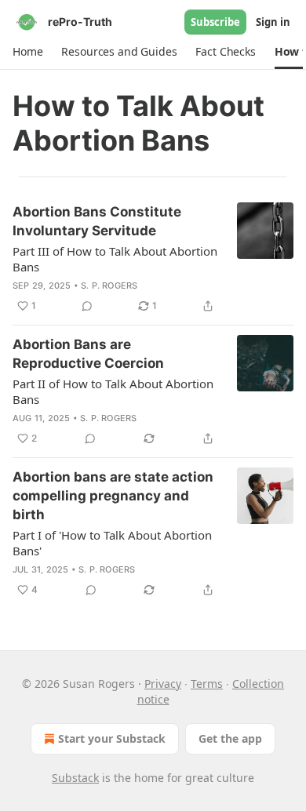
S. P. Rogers (109, 285)
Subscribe (215, 22)
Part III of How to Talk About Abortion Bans (115, 259)
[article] (153, 258)
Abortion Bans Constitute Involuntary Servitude (97, 221)
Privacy (162, 683)
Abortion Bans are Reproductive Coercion (88, 353)
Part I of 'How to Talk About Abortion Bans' (112, 542)
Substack (75, 777)
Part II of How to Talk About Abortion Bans (113, 391)
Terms (207, 683)
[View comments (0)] (87, 305)
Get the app (230, 738)
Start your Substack (112, 738)
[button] (27, 52)
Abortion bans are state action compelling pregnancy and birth (113, 495)
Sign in (273, 22)
